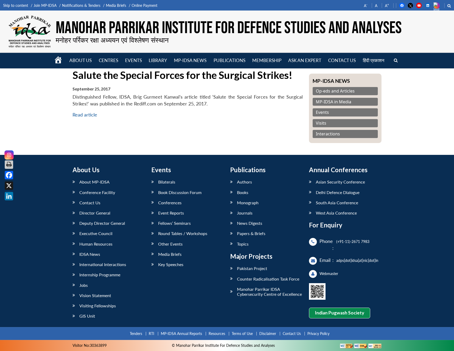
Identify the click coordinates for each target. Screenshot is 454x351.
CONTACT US (342, 60)
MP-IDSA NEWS (190, 60)
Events (133, 60)
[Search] (395, 60)
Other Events (170, 243)
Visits (321, 123)
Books (242, 192)
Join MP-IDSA (45, 5)
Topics (243, 243)
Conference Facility (97, 192)
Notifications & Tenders (81, 5)
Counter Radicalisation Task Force (268, 278)
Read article (85, 115)
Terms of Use (242, 333)
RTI (151, 333)
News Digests (249, 223)
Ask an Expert (304, 60)
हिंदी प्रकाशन (373, 60)
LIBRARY (158, 60)
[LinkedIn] (9, 196)
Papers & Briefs (251, 233)
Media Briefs (116, 5)
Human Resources (95, 243)
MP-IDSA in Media (333, 102)
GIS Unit (87, 315)
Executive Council (95, 233)
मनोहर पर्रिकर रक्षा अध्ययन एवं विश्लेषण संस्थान (112, 40)
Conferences (170, 202)
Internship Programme (99, 274)
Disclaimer (267, 333)
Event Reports (171, 212)
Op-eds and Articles (335, 91)
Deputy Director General (102, 223)
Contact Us (89, 202)
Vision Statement (95, 295)
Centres (108, 60)
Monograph (248, 202)
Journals (244, 212)
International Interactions (102, 264)
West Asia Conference (336, 212)
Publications (229, 60)
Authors (244, 181)
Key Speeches (170, 264)
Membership (266, 60)
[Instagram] (9, 155)
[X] (9, 185)
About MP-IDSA (94, 181)
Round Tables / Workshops (182, 233)
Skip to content (15, 5)
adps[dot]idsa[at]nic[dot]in (357, 260)
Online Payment (144, 5)
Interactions (328, 134)
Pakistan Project (252, 268)
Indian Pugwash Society (339, 313)
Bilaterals (166, 181)
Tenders (136, 333)
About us (80, 60)
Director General (94, 212)
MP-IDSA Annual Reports (181, 333)
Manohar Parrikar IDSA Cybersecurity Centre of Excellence (269, 292)
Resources (217, 333)
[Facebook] (9, 175)
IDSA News (89, 254)
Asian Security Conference (340, 181)
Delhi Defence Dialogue (337, 192)
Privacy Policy (318, 333)
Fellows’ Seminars (174, 223)
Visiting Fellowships (97, 305)
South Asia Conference (337, 202)
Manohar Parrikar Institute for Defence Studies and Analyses (229, 28)
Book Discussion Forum (180, 192)
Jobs (83, 285)
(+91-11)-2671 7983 (352, 241)
